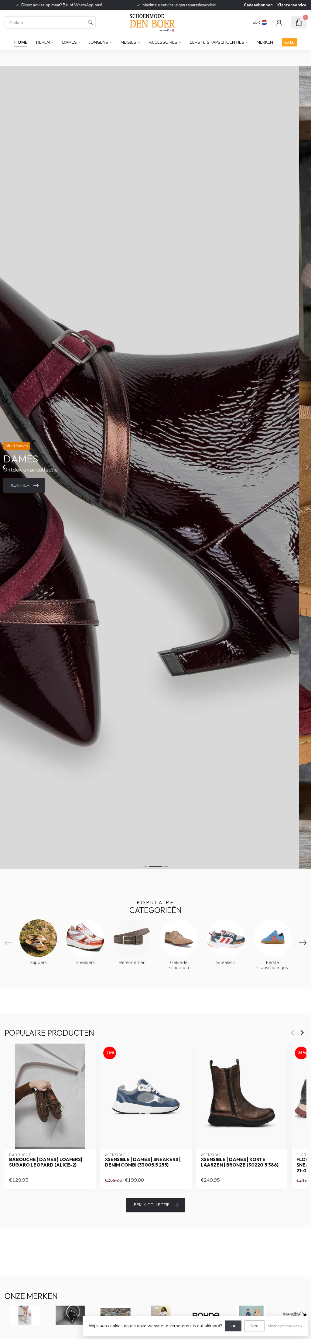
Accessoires (163, 42)
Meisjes (128, 42)
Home (20, 42)
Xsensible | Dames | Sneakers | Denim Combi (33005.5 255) (143, 1162)
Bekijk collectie (151, 1205)
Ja (233, 1326)
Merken (265, 42)
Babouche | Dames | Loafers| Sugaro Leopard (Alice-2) (45, 1162)
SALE (289, 42)
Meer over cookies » (285, 1325)
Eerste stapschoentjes (217, 42)
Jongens (98, 42)
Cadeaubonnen (258, 5)
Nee (254, 1326)
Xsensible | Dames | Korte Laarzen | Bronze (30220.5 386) (240, 1162)
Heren (43, 42)
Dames (69, 42)
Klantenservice (291, 5)
